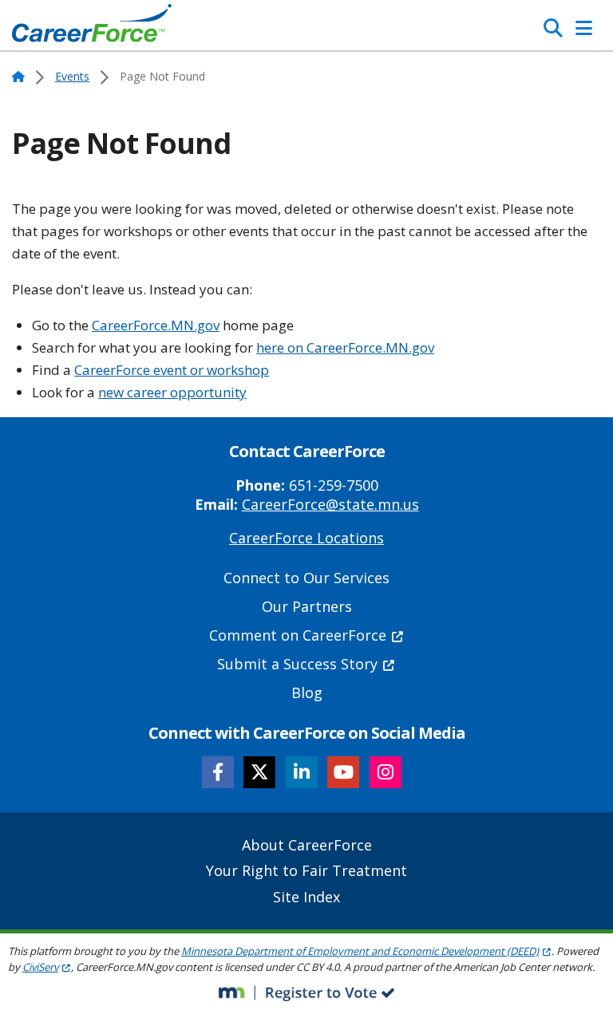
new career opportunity (172, 392)
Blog (306, 692)
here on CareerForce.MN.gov (345, 347)
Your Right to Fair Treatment (306, 870)
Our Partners (307, 606)
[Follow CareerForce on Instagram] (385, 772)
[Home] (92, 27)
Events (72, 76)
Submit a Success (297, 663)
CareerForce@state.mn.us (330, 504)
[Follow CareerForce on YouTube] (343, 772)
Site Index (306, 896)
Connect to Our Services (306, 577)
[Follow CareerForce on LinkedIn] (302, 772)
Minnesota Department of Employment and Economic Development (360, 951)
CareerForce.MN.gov (155, 325)
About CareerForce (307, 844)
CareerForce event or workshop (171, 370)
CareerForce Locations (306, 537)
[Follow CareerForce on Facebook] (218, 772)
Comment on (297, 635)
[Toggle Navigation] (584, 28)
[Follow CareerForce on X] (259, 772)
